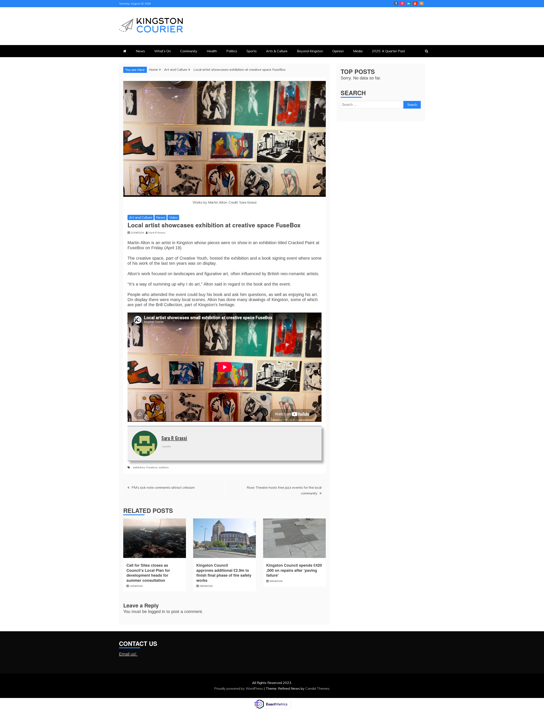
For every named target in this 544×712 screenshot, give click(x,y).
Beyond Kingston (310, 51)
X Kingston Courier (421, 3)
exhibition (139, 467)
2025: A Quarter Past (388, 51)
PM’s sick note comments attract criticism (163, 487)
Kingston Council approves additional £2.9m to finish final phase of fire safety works (223, 572)
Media (358, 51)
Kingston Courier (396, 3)
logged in (156, 611)
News (140, 51)
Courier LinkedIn (408, 3)
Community (188, 51)
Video (173, 217)
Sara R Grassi (174, 438)
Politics (231, 51)
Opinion (338, 51)
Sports (251, 51)
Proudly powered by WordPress (239, 688)
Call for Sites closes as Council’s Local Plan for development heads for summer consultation (148, 572)
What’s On (162, 51)
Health (212, 51)
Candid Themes (317, 688)
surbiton (164, 467)
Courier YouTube (415, 3)
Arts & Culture (277, 51)
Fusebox (151, 467)
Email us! (128, 654)
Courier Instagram (402, 3)
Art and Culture (140, 217)
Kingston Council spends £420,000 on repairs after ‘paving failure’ (294, 570)
